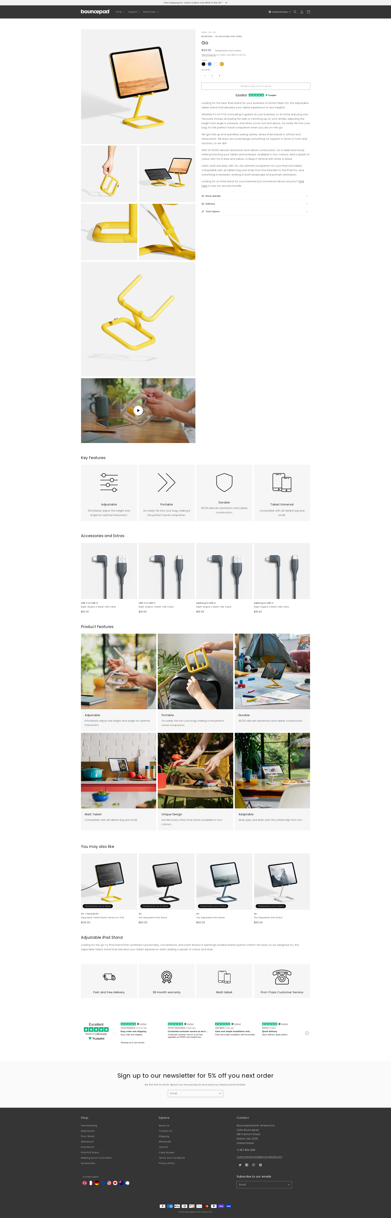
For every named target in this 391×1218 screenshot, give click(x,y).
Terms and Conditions (172, 1157)
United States (280, 11)
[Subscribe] (219, 1093)
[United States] (109, 1184)
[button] (120, 12)
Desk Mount (88, 1130)
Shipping (164, 1136)
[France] (91, 1184)
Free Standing (89, 1125)
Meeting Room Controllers (96, 1157)
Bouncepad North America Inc (199, 1212)
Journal (163, 1147)
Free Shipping (209, 55)
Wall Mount (87, 1141)
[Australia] (121, 1184)
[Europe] (103, 1184)
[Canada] (115, 1184)
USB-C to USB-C (147, 603)
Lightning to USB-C (264, 603)
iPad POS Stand (90, 1152)
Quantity (206, 69)
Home (204, 32)
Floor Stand (87, 1136)
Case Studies (166, 1152)
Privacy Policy (167, 1163)
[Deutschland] (97, 1184)
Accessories (88, 1163)
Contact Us (165, 1130)
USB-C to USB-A (89, 603)
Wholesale (165, 1141)
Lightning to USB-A (206, 603)
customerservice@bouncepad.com (259, 1157)
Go (210, 32)
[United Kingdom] (84, 1184)
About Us (164, 1125)
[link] (109, 481)
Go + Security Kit (89, 913)
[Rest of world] (127, 1184)
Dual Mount (87, 1147)
